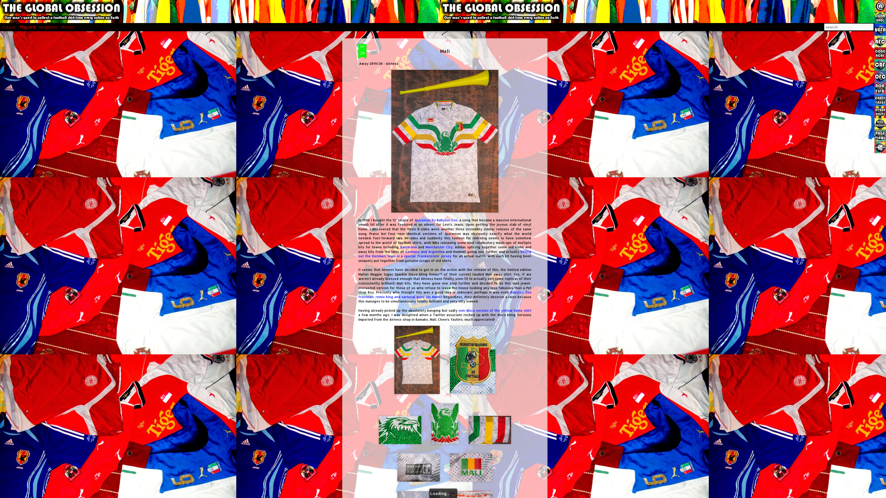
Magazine (48, 27)
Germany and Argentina (424, 252)
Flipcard (28, 27)
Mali (445, 51)
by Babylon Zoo (435, 220)
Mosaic (68, 27)
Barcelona (408, 247)
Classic (9, 27)
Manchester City (438, 247)
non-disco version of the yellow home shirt (495, 310)
